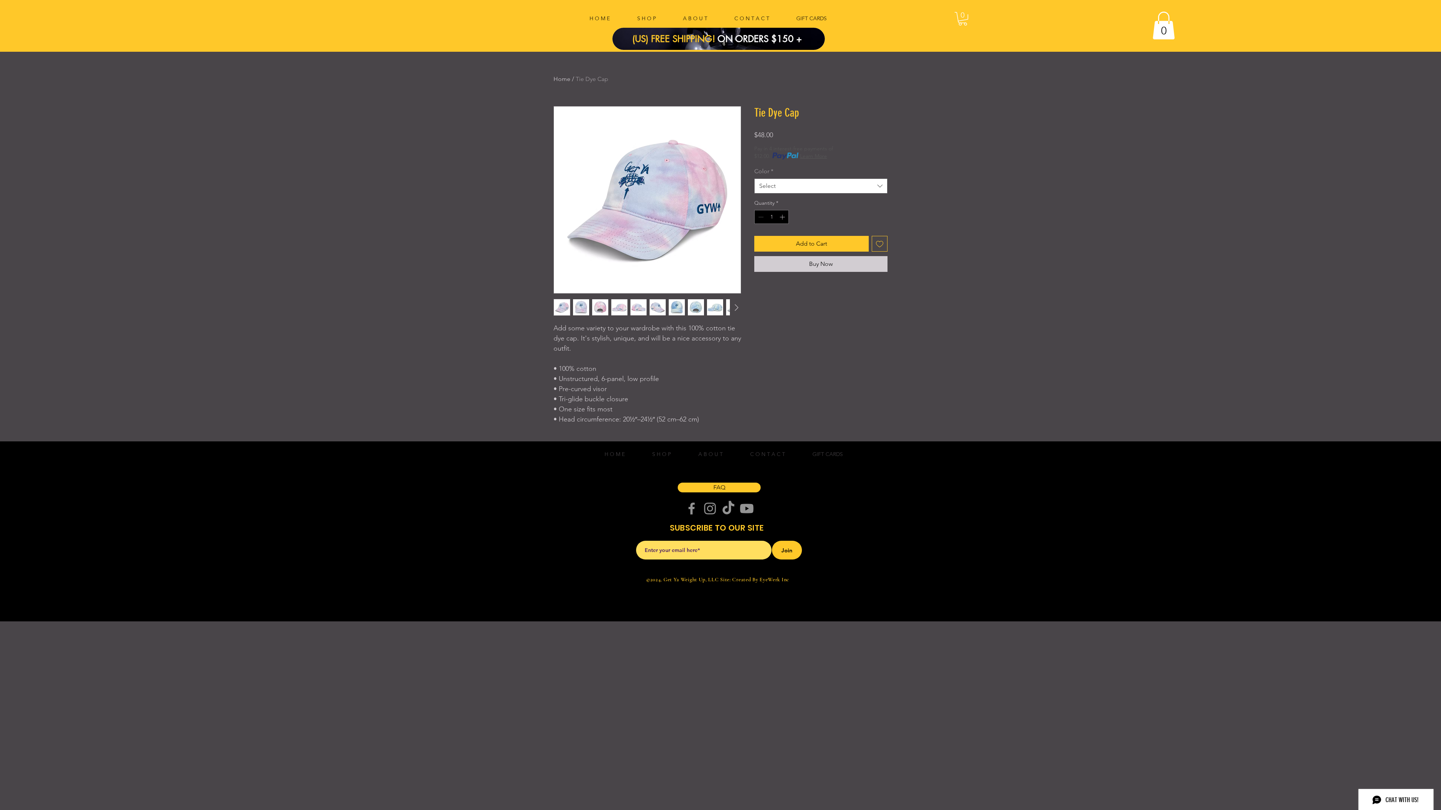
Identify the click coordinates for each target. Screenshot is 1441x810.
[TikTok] (728, 508)
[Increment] (783, 217)
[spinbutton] (771, 217)
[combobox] (820, 186)
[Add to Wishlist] (879, 244)
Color (763, 171)
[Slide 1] (723, 33)
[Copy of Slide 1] (714, 33)
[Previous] (630, 39)
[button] (963, 19)
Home (562, 78)
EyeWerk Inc (774, 579)
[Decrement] (760, 217)
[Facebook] (691, 508)
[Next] (806, 39)
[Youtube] (747, 508)
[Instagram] (710, 508)
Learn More (813, 156)
